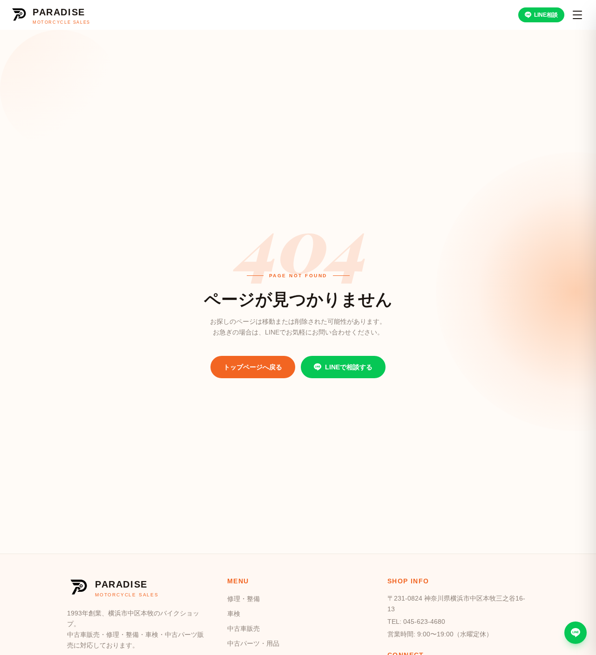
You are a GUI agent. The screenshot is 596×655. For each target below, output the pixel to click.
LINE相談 (546, 15)
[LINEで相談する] (575, 633)
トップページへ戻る (253, 367)
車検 (233, 613)
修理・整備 (243, 598)
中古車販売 (243, 628)
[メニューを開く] (577, 15)
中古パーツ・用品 (253, 643)
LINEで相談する (348, 367)
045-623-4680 (424, 621)
